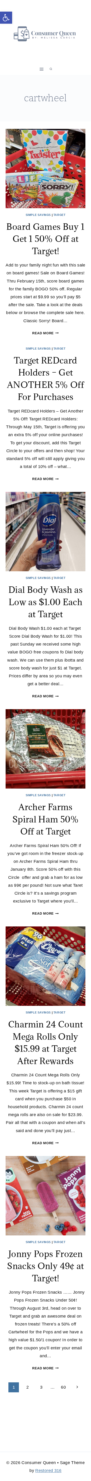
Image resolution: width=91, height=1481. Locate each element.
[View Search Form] (51, 69)
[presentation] (45, 168)
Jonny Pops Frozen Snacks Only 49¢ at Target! (45, 1266)
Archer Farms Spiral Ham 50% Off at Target (45, 819)
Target (59, 215)
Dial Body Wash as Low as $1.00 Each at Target (45, 602)
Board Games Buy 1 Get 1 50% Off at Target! (45, 239)
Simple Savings (38, 215)
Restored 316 (48, 1470)
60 (63, 1387)
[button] (6, 18)
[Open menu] (41, 69)
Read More (45, 333)
